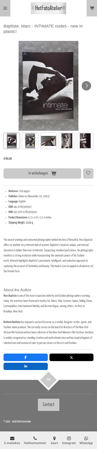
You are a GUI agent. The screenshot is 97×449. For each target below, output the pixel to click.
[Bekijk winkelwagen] (92, 8)
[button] (12, 141)
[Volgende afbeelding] (86, 86)
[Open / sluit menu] (5, 8)
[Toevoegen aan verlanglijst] (88, 173)
